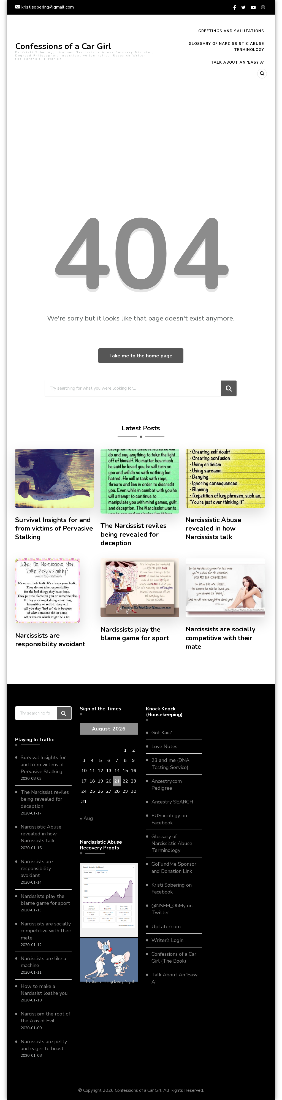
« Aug (86, 818)
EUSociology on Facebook (169, 819)
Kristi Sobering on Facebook (171, 888)
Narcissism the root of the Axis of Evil (45, 1017)
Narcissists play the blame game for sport (135, 633)
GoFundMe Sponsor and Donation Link (173, 867)
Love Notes (164, 746)
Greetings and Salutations (231, 31)
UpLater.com (166, 926)
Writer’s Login (167, 940)
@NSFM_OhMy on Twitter (171, 909)
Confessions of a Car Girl (63, 46)
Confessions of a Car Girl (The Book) (173, 957)
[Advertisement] (141, 144)
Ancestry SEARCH (172, 801)
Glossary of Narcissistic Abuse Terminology (226, 46)
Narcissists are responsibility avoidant (50, 639)
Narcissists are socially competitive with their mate (221, 638)
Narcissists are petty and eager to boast (44, 1045)
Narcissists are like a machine (43, 962)
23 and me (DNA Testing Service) (170, 763)
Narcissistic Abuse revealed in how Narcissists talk (213, 528)
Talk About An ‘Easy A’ (237, 62)
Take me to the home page (140, 355)
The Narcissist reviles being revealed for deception (134, 534)
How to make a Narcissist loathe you (44, 989)
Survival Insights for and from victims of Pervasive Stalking (54, 528)
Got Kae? (161, 732)
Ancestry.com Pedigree (166, 784)
